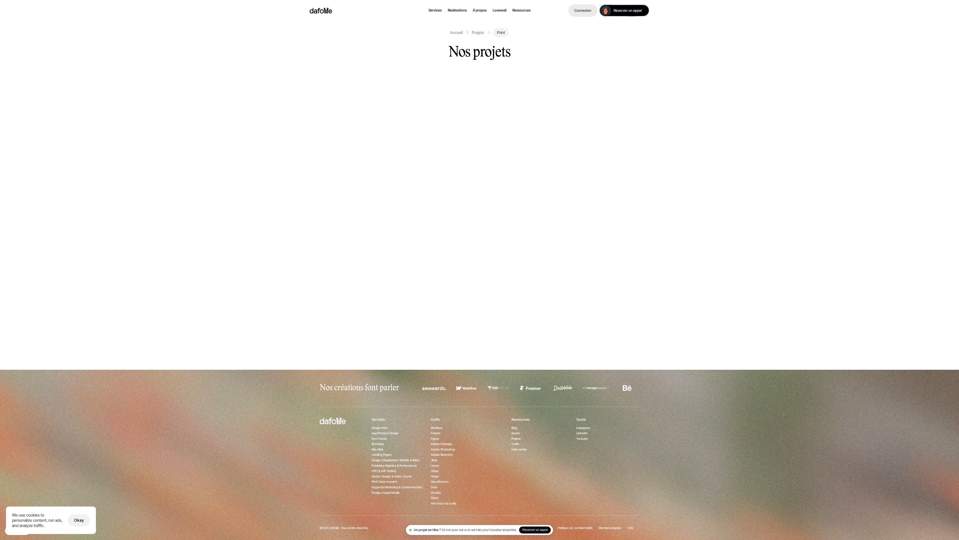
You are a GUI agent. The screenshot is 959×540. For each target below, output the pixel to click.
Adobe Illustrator (442, 454)
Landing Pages (382, 454)
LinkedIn (582, 433)
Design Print (380, 428)
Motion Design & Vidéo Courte (392, 476)
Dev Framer (379, 438)
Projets (478, 32)
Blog (514, 428)
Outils (515, 444)
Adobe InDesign (441, 444)
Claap (435, 471)
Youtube (582, 438)
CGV (630, 528)
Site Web (377, 449)
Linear (435, 466)
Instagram (583, 428)
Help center (519, 449)
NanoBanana (440, 482)
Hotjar (435, 476)
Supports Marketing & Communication (397, 487)
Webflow (436, 428)
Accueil (456, 32)
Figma (435, 438)
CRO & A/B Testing (384, 471)
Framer (436, 433)
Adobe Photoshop (443, 449)
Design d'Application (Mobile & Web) (395, 460)
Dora (434, 487)
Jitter (434, 460)
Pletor (435, 498)
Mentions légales (610, 528)
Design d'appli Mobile (386, 492)
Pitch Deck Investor (384, 482)
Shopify (436, 492)
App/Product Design (385, 433)
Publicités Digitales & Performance (394, 466)
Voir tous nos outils (443, 503)
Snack (515, 433)
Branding (378, 444)
